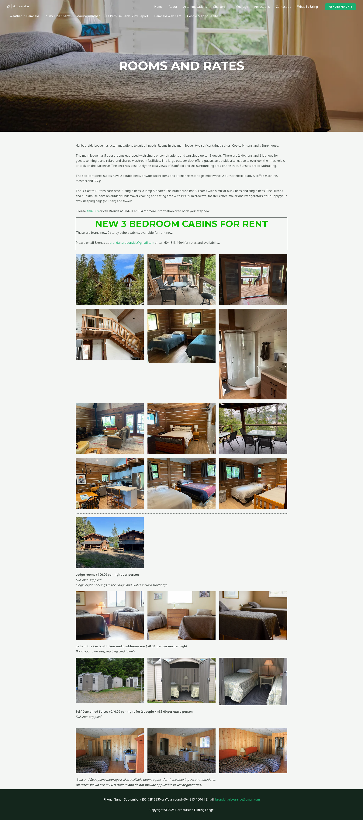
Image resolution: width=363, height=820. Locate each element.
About (173, 7)
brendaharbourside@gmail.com (131, 243)
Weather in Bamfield (24, 16)
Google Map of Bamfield (204, 16)
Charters (219, 7)
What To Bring (307, 7)
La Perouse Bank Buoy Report (127, 16)
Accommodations (195, 7)
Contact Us (283, 7)
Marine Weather (88, 16)
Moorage (241, 7)
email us (93, 211)
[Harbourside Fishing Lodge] (18, 6)
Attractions (262, 7)
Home (158, 7)
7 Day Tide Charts (57, 16)
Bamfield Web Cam (167, 16)
